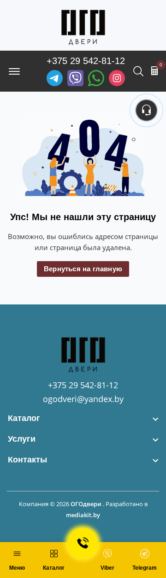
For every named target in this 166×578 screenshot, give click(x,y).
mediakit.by (83, 515)
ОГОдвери (86, 504)
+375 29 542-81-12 (86, 60)
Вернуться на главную (83, 269)
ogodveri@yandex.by (83, 398)
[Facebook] (96, 78)
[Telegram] (55, 78)
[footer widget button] (83, 418)
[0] (154, 70)
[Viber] (75, 78)
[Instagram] (117, 78)
